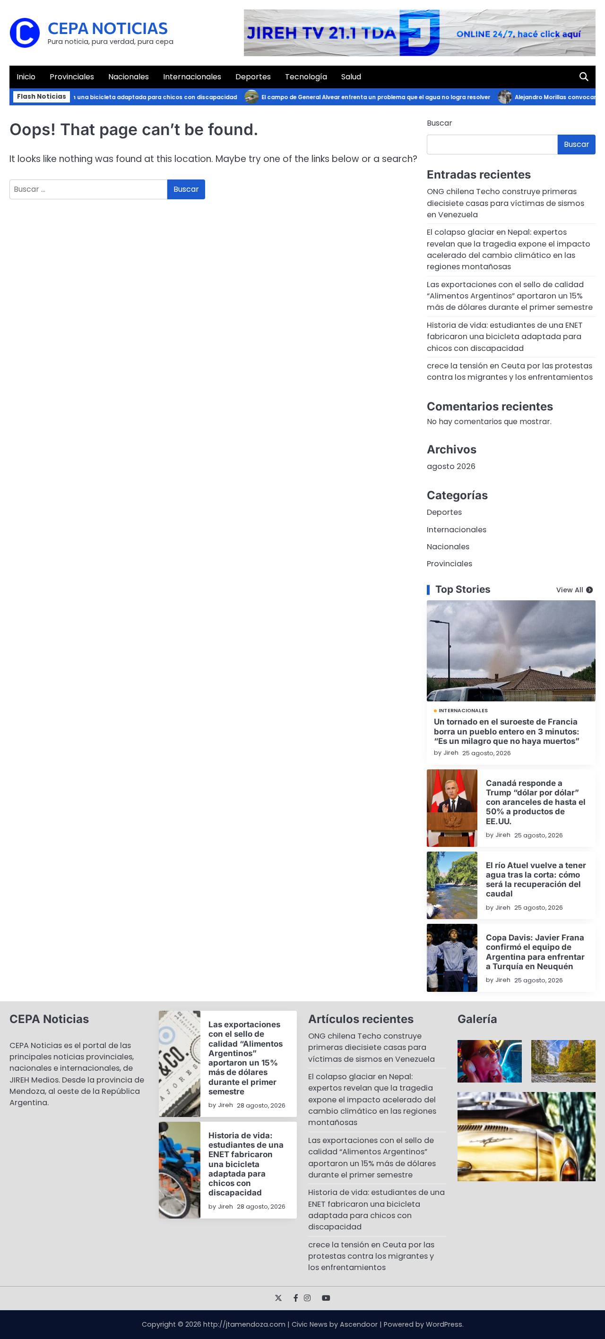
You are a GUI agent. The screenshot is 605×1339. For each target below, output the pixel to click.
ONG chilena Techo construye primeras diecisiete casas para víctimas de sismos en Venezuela (505, 203)
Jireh (450, 753)
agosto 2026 (451, 466)
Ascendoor (359, 1324)
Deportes (253, 76)
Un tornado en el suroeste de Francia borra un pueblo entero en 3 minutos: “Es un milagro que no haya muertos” (506, 731)
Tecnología (306, 76)
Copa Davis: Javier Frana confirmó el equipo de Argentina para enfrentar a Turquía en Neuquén (535, 952)
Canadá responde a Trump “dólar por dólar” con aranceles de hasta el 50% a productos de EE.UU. (536, 802)
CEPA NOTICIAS (108, 27)
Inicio (26, 76)
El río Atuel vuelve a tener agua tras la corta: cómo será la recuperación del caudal (536, 880)
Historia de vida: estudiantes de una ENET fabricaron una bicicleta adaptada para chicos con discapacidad (505, 337)
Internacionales (192, 76)
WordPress (444, 1324)
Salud (351, 76)
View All (569, 590)
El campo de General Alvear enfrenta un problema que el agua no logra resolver (361, 97)
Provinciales (72, 76)
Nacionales (128, 76)
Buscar (439, 123)
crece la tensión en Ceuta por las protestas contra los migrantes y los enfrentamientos (510, 371)
